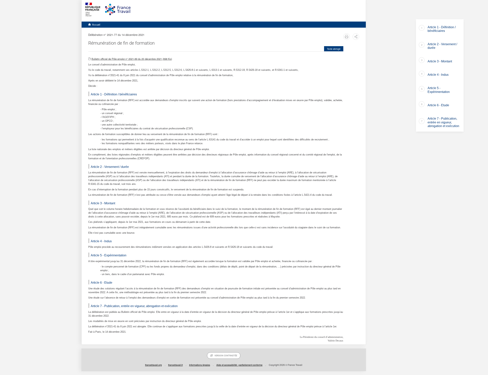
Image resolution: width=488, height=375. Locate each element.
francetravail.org (153, 364)
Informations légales (199, 364)
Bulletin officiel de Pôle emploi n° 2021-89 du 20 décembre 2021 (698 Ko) (132, 59)
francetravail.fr (175, 364)
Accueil (96, 24)
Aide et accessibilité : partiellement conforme (239, 364)
